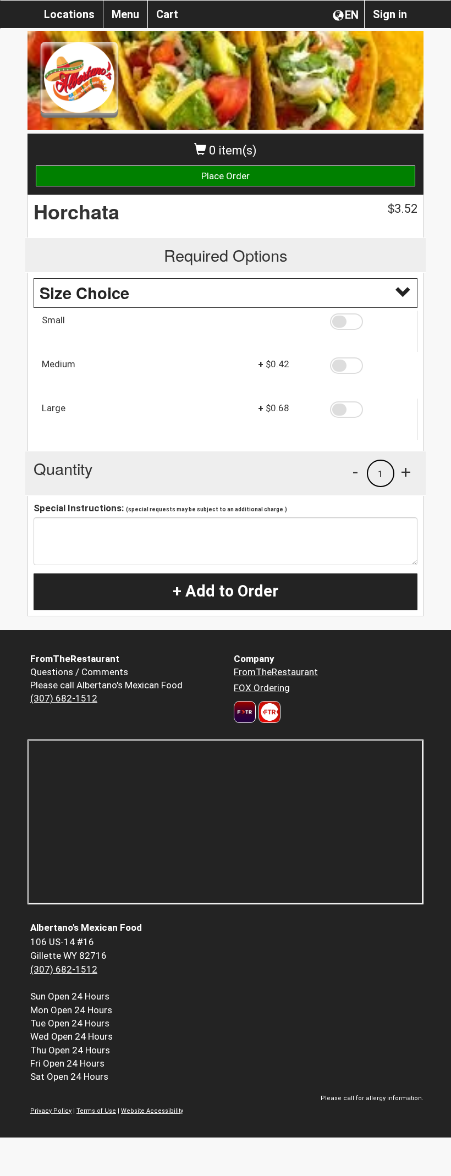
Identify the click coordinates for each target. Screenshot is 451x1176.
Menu (125, 14)
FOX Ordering (262, 687)
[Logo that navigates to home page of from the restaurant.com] (245, 712)
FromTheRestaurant (276, 671)
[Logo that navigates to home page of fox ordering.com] (268, 712)
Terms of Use (96, 1110)
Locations (69, 14)
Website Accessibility (152, 1110)
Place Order (225, 175)
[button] (369, 321)
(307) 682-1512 (63, 698)
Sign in (390, 14)
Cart (167, 14)
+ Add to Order (225, 591)
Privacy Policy (51, 1110)
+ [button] (406, 471)
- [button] (355, 471)
